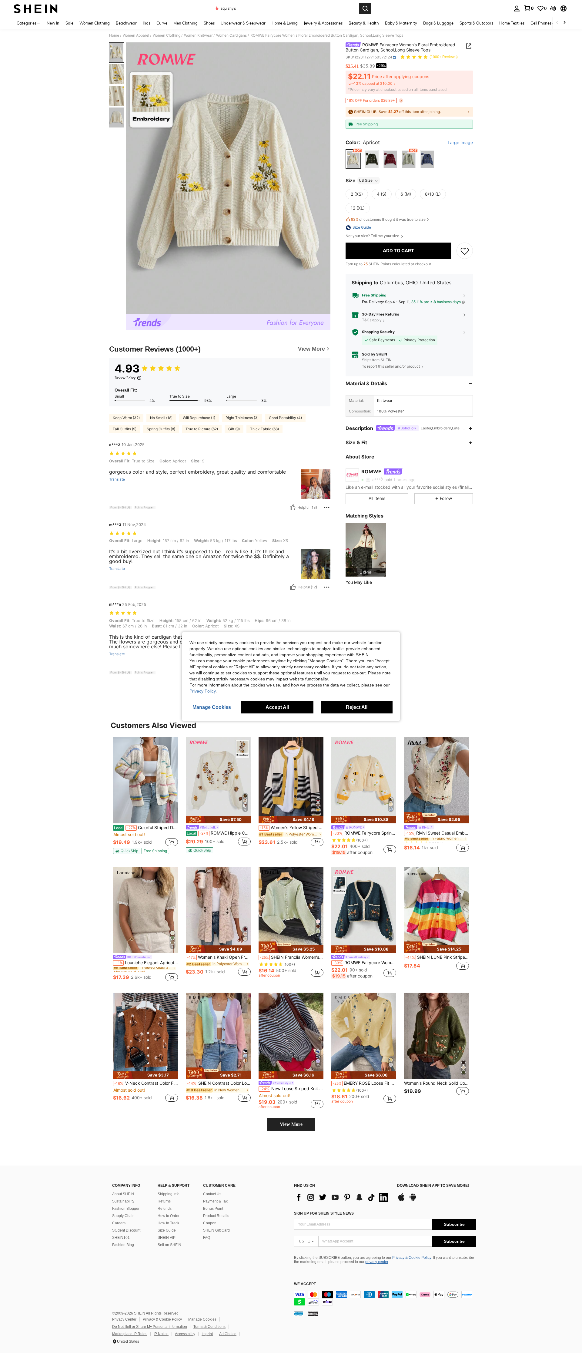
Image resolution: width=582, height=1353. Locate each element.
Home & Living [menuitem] (285, 23)
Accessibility (185, 1334)
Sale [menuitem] (69, 23)
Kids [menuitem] (146, 23)
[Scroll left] (557, 23)
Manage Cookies (202, 1319)
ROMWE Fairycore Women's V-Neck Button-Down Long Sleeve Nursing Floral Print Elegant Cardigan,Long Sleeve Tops (364, 962)
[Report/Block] (326, 507)
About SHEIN (123, 1194)
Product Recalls (216, 1216)
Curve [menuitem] (161, 23)
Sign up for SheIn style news (324, 1213)
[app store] (401, 1200)
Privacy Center (124, 1319)
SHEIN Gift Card (216, 1230)
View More (291, 1124)
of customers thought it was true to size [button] (388, 219)
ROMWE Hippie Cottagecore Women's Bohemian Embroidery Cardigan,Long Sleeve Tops (219, 833)
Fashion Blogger (125, 1208)
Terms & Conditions (209, 1327)
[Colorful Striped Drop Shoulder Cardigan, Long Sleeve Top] (145, 780)
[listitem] (366, 550)
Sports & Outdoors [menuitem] (476, 23)
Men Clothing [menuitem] (185, 23)
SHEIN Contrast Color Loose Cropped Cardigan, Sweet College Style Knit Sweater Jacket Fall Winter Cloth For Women (219, 1083)
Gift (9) (234, 429)
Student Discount (126, 1230)
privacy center (376, 1262)
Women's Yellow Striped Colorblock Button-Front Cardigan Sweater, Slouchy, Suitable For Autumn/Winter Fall (291, 827)
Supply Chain (123, 1216)
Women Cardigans (231, 35)
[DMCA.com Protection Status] (313, 1314)
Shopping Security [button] (378, 332)
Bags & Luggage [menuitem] (438, 23)
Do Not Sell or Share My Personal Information (149, 1327)
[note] (126, 851)
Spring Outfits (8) (161, 429)
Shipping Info (168, 1194)
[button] (553, 8)
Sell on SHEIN (169, 1245)
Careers (118, 1223)
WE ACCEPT (305, 1284)
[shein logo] (36, 8)
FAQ (206, 1238)
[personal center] (516, 8)
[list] (342, 1197)
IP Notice (161, 1334)
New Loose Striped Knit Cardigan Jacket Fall (291, 1088)
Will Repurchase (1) (199, 417)
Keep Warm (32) (126, 417)
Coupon (209, 1223)
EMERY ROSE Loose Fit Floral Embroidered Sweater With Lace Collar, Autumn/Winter (364, 1083)
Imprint (207, 1334)
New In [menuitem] (53, 23)
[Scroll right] (564, 23)
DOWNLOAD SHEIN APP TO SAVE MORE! (433, 1186)
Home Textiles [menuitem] (511, 23)
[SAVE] (465, 251)
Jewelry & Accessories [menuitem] (323, 23)
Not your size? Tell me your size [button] (373, 236)
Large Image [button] (460, 142)
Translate (117, 479)
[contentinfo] (385, 1298)
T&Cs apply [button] (372, 320)
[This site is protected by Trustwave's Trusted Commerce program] (298, 1314)
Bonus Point (213, 1208)
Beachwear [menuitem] (126, 23)
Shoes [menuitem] (209, 23)
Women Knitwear (198, 35)
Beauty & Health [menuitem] (364, 23)
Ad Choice (227, 1334)
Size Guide (167, 1230)
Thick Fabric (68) (264, 429)
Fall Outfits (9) (124, 429)
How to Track (168, 1223)
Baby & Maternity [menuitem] (401, 23)
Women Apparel (136, 35)
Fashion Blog (123, 1245)
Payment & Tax (215, 1201)
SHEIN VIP (167, 1238)
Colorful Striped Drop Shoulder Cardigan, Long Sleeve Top (146, 827)
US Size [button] (366, 180)
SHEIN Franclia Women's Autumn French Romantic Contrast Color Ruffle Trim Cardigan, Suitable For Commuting (291, 957)
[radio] (353, 159)
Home (114, 35)
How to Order (168, 1216)
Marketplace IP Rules (129, 1334)
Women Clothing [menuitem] (94, 23)
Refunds (165, 1208)
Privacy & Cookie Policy (411, 1257)
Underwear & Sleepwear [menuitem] (243, 23)
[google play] (413, 1200)
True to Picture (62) (202, 429)
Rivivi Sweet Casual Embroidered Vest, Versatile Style (437, 833)
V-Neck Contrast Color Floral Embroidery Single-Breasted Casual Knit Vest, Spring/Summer (146, 1083)
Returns (164, 1201)
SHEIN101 (121, 1238)
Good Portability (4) (285, 417)
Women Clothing (166, 35)
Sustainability (123, 1201)
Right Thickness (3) (242, 417)
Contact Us (212, 1194)
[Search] (365, 8)
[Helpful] (292, 507)
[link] (528, 8)
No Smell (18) (161, 417)
